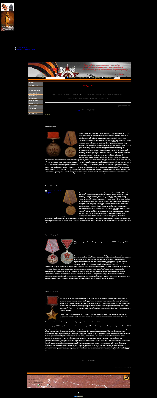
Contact (30, 382)
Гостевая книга (33, 113)
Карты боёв (32, 108)
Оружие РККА (33, 95)
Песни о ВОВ (33, 106)
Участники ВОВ (33, 85)
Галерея (31, 88)
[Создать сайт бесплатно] (78, 396)
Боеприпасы (33, 98)
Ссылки (31, 111)
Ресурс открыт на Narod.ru (36, 381)
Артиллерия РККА (34, 90)
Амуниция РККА (34, 93)
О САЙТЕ (31, 83)
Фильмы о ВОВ (33, 103)
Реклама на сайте (38, 382)
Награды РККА (33, 101)
